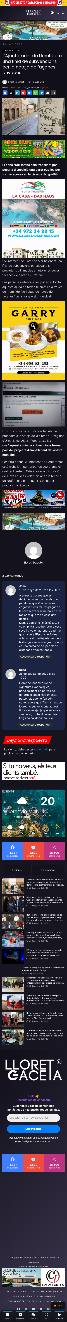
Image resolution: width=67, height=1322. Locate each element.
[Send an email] (23, 82)
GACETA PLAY (55, 1291)
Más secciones (53, 1301)
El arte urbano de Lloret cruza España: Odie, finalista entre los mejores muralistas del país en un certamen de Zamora (45, 998)
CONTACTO (10, 1291)
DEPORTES (49, 1296)
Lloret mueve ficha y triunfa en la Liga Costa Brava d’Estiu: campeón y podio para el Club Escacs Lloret (44, 1016)
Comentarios (48, 870)
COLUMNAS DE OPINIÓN (18, 1301)
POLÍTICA (27, 1296)
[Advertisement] (33, 1213)
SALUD (41, 1301)
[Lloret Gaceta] (33, 12)
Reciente (17, 870)
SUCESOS (17, 1296)
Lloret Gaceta (15, 82)
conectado (41, 749)
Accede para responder (35, 656)
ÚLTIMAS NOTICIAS (12, 50)
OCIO (34, 1301)
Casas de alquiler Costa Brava (33, 1266)
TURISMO (38, 1296)
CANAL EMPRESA (38, 1291)
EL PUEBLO (17, 44)
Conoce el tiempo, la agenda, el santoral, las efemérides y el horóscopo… (43, 969)
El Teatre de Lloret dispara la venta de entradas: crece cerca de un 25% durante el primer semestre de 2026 (44, 953)
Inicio (7, 44)
